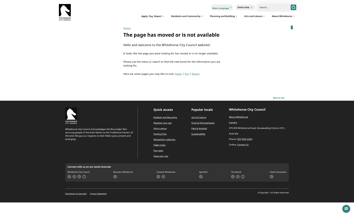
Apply (178, 74)
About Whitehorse (282, 16)
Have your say (160, 156)
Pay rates (158, 150)
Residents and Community (185, 16)
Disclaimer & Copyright (76, 193)
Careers (233, 122)
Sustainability (198, 134)
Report (196, 74)
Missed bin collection (164, 139)
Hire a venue (160, 128)
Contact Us (243, 144)
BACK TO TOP (279, 98)
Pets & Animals (199, 128)
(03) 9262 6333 (244, 139)
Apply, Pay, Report (151, 16)
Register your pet (162, 122)
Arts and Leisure (253, 16)
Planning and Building (222, 16)
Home (127, 28)
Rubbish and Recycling (165, 117)
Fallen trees (159, 145)
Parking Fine (159, 134)
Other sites (243, 7)
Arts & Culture (198, 117)
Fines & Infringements (203, 122)
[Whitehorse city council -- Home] (65, 13)
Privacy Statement (98, 193)
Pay (187, 74)
